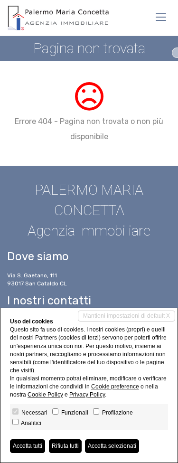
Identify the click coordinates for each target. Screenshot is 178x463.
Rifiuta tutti (65, 446)
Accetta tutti (27, 446)
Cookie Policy (45, 394)
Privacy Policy (87, 394)
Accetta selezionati (112, 446)
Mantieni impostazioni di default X (126, 315)
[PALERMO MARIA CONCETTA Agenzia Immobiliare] (59, 18)
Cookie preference (115, 386)
